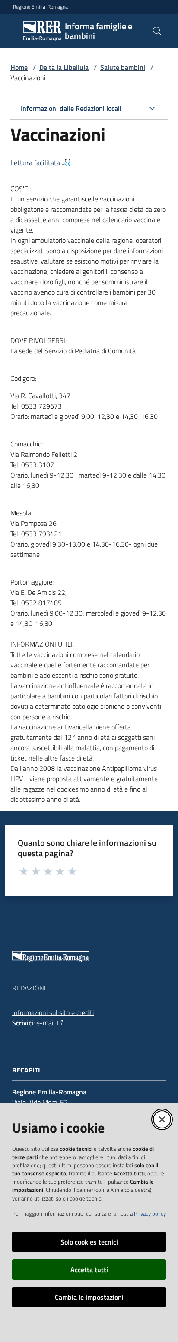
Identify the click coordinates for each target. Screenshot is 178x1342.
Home (19, 67)
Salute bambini (122, 67)
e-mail (45, 1023)
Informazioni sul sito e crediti (53, 1012)
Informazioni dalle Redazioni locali (71, 108)
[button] (157, 31)
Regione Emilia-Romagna (40, 7)
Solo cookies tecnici (89, 1242)
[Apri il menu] (12, 31)
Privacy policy (150, 1213)
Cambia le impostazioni (89, 1297)
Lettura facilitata (35, 162)
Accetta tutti (89, 1269)
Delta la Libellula (64, 67)
